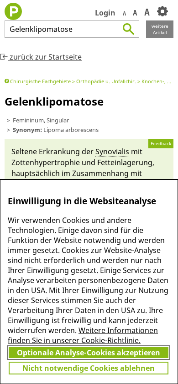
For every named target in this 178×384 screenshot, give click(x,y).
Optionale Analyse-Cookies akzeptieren (88, 353)
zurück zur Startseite (45, 57)
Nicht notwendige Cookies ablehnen (88, 368)
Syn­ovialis (112, 152)
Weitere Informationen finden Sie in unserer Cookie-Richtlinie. (83, 335)
